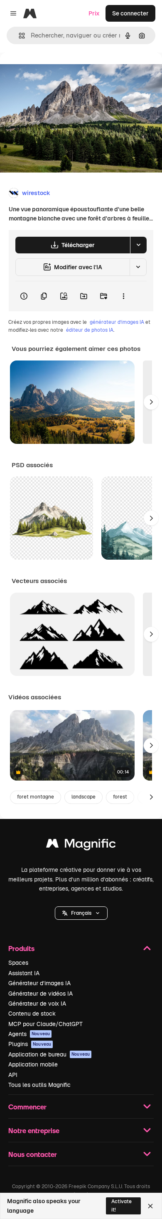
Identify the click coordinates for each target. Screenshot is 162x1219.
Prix (94, 13)
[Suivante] (151, 402)
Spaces (18, 962)
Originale (55, 71)
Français (81, 913)
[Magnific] (81, 845)
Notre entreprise (33, 1130)
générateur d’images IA (117, 322)
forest (120, 796)
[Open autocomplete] (18, 36)
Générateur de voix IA (37, 1003)
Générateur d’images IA (39, 983)
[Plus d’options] (123, 296)
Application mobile (33, 1064)
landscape (83, 796)
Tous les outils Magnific (39, 1085)
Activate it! (121, 1205)
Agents (29, 1034)
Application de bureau (49, 1054)
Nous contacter (32, 1154)
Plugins (29, 1044)
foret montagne (35, 796)
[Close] (150, 1206)
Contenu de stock (32, 1013)
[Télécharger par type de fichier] (138, 245)
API (12, 1075)
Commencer (27, 1106)
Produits (21, 948)
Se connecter (130, 13)
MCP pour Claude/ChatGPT (45, 1024)
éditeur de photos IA (89, 330)
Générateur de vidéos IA (40, 993)
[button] (81, 913)
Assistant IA (23, 973)
